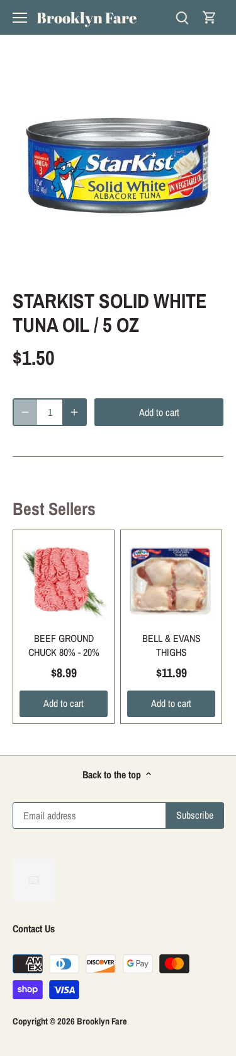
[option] (118, 165)
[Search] (182, 17)
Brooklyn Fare (87, 17)
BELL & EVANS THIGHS (171, 645)
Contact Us (34, 928)
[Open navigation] (20, 18)
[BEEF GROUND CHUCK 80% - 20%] (64, 581)
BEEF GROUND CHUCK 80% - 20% (63, 645)
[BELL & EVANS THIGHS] (171, 581)
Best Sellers (54, 509)
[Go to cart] (209, 17)
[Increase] (74, 412)
